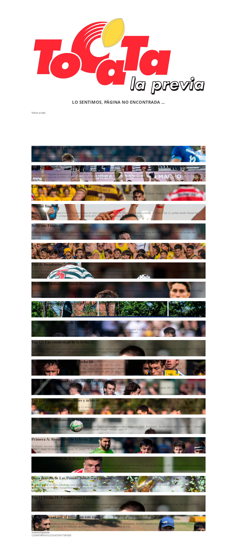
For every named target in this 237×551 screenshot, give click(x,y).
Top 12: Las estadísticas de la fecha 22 (62, 342)
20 (70, 535)
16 (59, 535)
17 (62, 535)
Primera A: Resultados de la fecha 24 (62, 362)
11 (47, 535)
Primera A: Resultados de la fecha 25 (62, 323)
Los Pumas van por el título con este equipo (67, 517)
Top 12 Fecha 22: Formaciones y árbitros (65, 400)
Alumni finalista (44, 206)
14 (54, 535)
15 (57, 535)
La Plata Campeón (46, 245)
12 (49, 535)
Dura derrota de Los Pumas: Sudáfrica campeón (71, 478)
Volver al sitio (38, 112)
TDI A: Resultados (46, 264)
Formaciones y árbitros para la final (61, 187)
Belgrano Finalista (46, 225)
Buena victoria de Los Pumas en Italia (62, 148)
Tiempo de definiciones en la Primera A (64, 284)
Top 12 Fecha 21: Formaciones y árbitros (65, 497)
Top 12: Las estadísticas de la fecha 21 (62, 420)
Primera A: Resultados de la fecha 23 (62, 439)
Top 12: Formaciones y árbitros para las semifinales (74, 303)
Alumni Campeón (46, 167)
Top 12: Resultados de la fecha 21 (58, 459)
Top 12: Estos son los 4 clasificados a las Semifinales (74, 381)
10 (44, 535)
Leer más (36, 160)
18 (64, 535)
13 (51, 535)
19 (67, 535)
